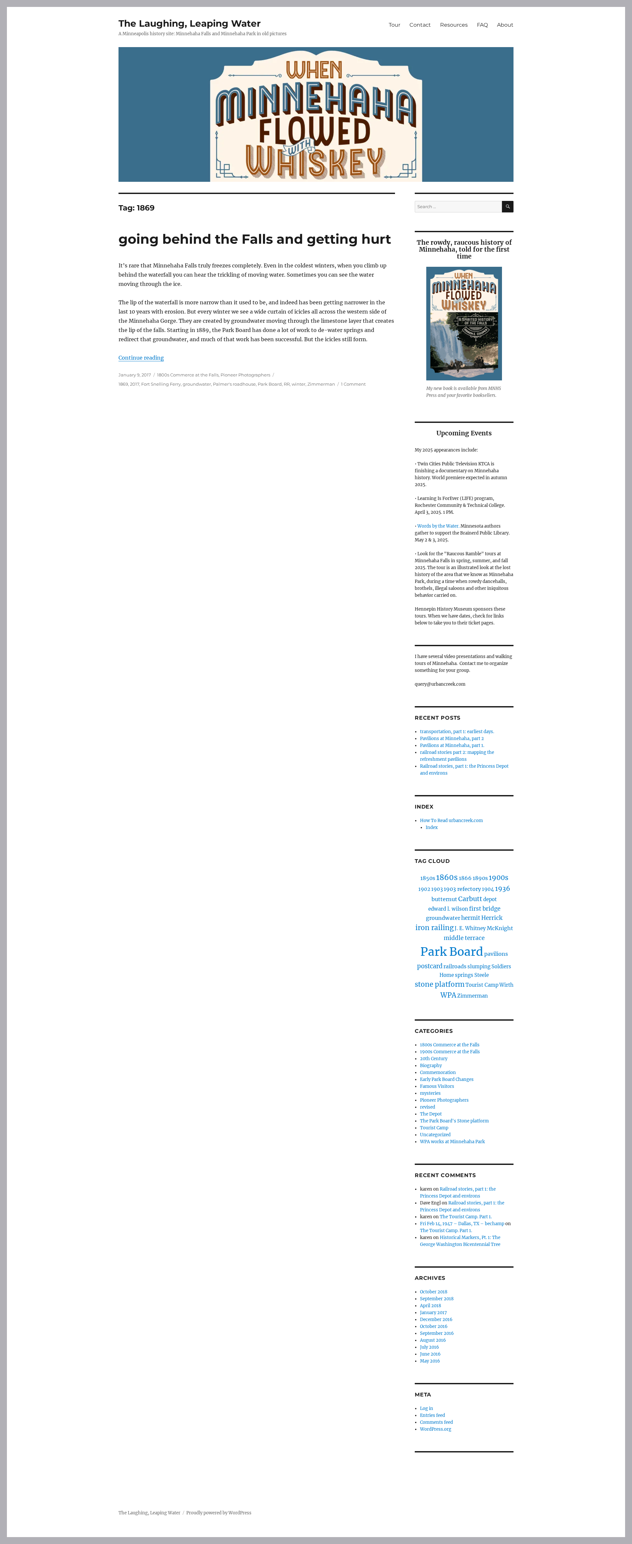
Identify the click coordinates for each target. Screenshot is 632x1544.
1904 (488, 889)
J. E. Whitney (470, 928)
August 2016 (433, 1340)
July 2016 (429, 1347)
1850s (427, 878)
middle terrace (464, 938)
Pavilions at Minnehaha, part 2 (452, 738)
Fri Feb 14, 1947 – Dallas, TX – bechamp (462, 1224)
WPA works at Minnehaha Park (452, 1141)
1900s (498, 877)
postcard (429, 966)
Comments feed (436, 1422)
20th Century (433, 1059)
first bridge (484, 908)
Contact (420, 25)
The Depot (431, 1114)
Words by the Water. (438, 526)
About (505, 25)
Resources (454, 25)
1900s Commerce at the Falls (450, 1052)
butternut (444, 899)
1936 (502, 889)
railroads (454, 966)
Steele (481, 975)
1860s (447, 877)
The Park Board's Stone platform (454, 1121)
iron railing (434, 928)
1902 (424, 889)
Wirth (506, 985)
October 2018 (433, 1292)
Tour (394, 25)
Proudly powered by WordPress (218, 1513)
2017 (134, 384)
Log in (426, 1408)
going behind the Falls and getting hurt (254, 239)
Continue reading (141, 357)
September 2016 (437, 1333)
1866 (465, 878)
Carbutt (470, 899)
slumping (478, 966)
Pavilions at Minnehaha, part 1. (452, 745)
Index (432, 827)
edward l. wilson (448, 909)
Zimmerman (321, 384)
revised (427, 1107)
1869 (123, 384)
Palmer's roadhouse (234, 384)
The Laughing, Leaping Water (189, 23)
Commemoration (438, 1072)
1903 (437, 889)
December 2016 (436, 1319)
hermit (470, 918)
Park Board (270, 384)
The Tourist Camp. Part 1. (466, 1217)
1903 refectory (462, 889)
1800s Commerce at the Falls (188, 374)
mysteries (430, 1093)
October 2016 (434, 1326)
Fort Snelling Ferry (161, 384)
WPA (448, 995)
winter (298, 384)
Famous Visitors (437, 1086)
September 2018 (437, 1299)
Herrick (491, 918)
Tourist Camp (481, 985)
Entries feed (432, 1415)
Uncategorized (435, 1135)
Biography (431, 1065)
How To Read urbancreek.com (451, 820)
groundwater (197, 384)
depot (490, 899)
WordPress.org (435, 1429)
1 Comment (353, 384)
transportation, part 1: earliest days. (457, 731)
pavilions (496, 954)
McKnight (500, 928)
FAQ (482, 25)
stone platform (439, 984)
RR (287, 384)
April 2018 (430, 1306)
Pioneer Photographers (245, 374)
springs (464, 975)
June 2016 (430, 1354)
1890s (480, 878)
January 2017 (433, 1312)
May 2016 (430, 1361)
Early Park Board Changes (447, 1079)
